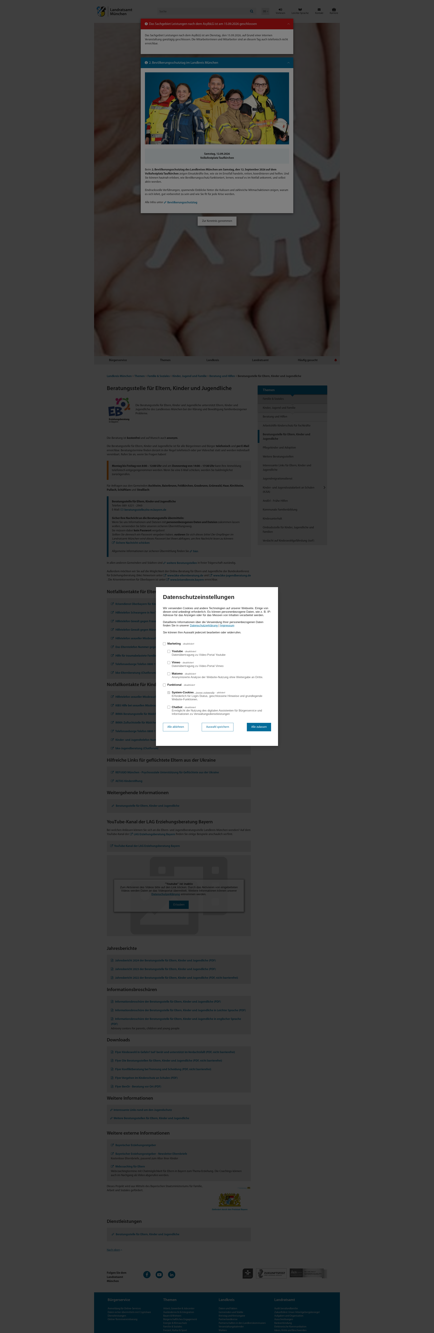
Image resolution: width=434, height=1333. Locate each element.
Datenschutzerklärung (204, 625)
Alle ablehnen (175, 727)
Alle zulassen (259, 727)
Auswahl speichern (217, 727)
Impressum (227, 625)
